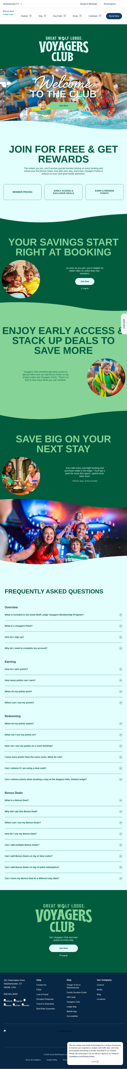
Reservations (110, 4)
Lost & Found (42, 994)
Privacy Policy (89, 1056)
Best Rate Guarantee (45, 1009)
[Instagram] (18, 1000)
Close (94, 1062)
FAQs (38, 990)
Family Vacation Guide (77, 992)
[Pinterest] (7, 1004)
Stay (41, 16)
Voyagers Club (73, 1002)
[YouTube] (16, 1004)
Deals (75, 16)
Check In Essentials (45, 1004)
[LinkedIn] (25, 1004)
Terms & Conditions (33, 1060)
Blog (99, 994)
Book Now (114, 16)
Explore (24, 16)
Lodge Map (72, 1007)
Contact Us (41, 985)
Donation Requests (44, 999)
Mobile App (72, 1011)
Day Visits (57, 16)
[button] (63, 614)
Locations (101, 999)
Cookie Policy (52, 1060)
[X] (25, 1000)
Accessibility (72, 1016)
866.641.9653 (10, 994)
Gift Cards (71, 997)
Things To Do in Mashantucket (74, 986)
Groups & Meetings (88, 4)
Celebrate (93, 16)
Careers (100, 985)
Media (99, 990)
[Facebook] (8, 1000)
